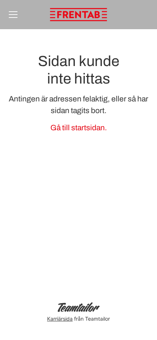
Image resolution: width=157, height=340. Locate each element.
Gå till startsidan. (78, 128)
